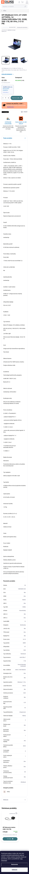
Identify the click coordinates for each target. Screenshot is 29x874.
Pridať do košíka (16, 98)
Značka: (4, 31)
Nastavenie (14, 864)
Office (8, 791)
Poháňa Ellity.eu (5, 92)
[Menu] (27, 2)
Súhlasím (14, 870)
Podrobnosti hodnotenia (22, 27)
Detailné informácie (7, 74)
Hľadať (25, 6)
